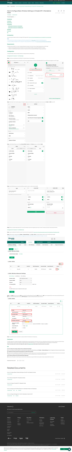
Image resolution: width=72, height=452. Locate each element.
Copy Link (61, 11)
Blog (18, 421)
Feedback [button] (64, 11)
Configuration (9, 24)
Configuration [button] (10, 51)
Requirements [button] (10, 44)
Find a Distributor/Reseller (30, 422)
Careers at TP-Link (9, 427)
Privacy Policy (8, 430)
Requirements (9, 22)
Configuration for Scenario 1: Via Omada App (15, 26)
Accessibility (9, 435)
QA (7, 32)
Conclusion (9, 30)
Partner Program (40, 420)
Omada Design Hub (63, 420)
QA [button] (8, 346)
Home (8, 6)
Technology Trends (52, 422)
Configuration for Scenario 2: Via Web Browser (15, 27)
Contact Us (9, 424)
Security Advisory (19, 424)
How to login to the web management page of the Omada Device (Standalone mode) (46, 232)
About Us (8, 419)
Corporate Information (9, 422)
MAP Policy (41, 425)
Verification (9, 29)
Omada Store (29, 419)
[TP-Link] (9, 438)
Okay (64, 449)
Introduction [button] (10, 35)
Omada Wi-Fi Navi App (63, 423)
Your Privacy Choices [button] (9, 433)
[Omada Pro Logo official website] (8, 0)
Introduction (9, 21)
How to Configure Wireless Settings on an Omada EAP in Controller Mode (40, 37)
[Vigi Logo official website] (11, 0)
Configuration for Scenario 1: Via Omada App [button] (15, 55)
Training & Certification (52, 425)
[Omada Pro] (21, 438)
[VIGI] (27, 438)
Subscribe (33, 412)
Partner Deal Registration (41, 423)
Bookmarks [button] (58, 11)
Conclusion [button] (10, 339)
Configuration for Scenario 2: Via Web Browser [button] (15, 229)
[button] (51, 0)
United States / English (59, 438)
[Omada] (15, 438)
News (19, 419)
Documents (13, 6)
